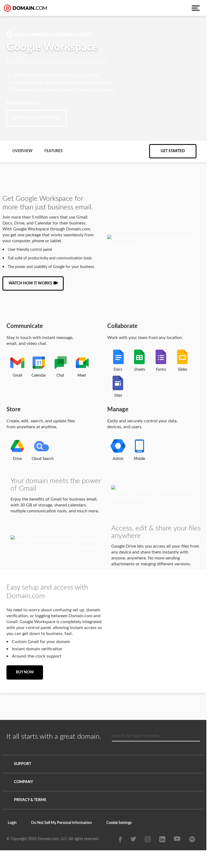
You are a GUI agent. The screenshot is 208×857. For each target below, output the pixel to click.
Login (12, 823)
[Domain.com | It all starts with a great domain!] (24, 8)
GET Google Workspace (36, 118)
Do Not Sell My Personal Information (62, 823)
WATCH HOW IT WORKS (30, 283)
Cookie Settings (120, 823)
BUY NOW (25, 672)
